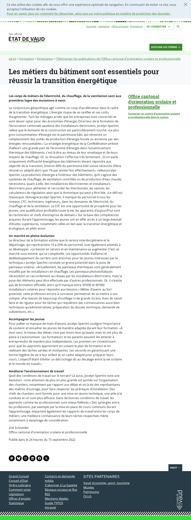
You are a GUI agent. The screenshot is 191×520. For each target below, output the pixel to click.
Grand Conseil (19, 476)
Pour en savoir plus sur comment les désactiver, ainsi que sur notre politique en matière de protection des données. (89, 14)
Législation (104, 26)
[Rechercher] (178, 26)
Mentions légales (56, 499)
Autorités (91, 26)
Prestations (136, 26)
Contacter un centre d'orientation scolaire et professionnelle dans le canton (154, 115)
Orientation (45, 59)
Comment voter (20, 490)
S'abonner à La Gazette (61, 485)
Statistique (16, 503)
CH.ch (87, 496)
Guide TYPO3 (54, 503)
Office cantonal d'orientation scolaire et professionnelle (152, 102)
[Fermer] (185, 4)
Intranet (50, 507)
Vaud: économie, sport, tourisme (106, 483)
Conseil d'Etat (18, 481)
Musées (88, 487)
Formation (26, 59)
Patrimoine (91, 492)
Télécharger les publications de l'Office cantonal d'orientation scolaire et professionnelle (118, 59)
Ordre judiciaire (20, 485)
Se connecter (157, 26)
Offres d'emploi (120, 26)
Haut (174, 467)
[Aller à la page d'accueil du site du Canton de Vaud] (43, 37)
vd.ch (12, 59)
